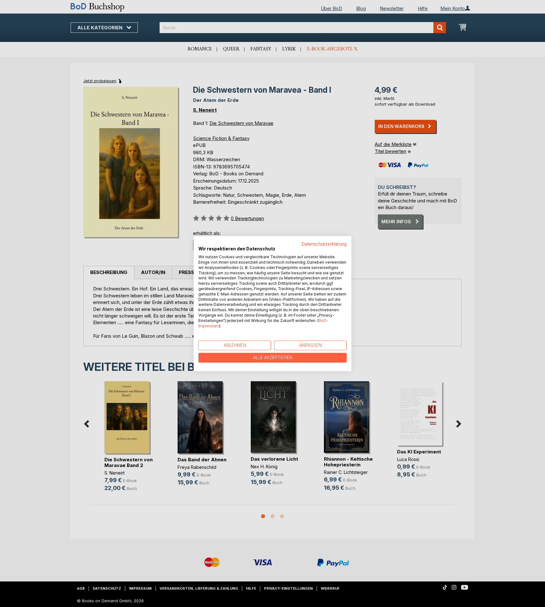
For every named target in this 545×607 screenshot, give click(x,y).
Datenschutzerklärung (324, 243)
